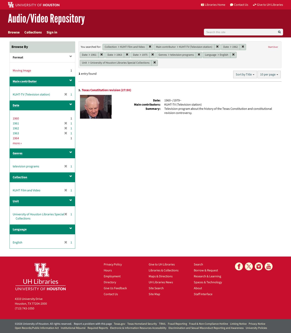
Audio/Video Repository (46, 18)
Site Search (156, 288)
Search (198, 264)
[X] (249, 266)
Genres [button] (17, 153)
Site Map (154, 294)
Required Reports (97, 328)
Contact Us (111, 294)
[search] (279, 32)
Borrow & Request (206, 270)
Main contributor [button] (25, 81)
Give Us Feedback (115, 288)
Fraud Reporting (177, 324)
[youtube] (269, 266)
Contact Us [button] (241, 5)
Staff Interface (203, 294)
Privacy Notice (257, 324)
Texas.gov (119, 324)
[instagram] (259, 266)
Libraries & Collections (164, 270)
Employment (112, 276)
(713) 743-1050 (24, 308)
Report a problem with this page (93, 324)
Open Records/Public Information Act (37, 328)
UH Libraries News (161, 282)
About (198, 288)
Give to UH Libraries (162, 264)
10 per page (268, 74)
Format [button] (18, 57)
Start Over (273, 47)
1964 (16, 138)
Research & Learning (207, 276)
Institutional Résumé (73, 328)
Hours (108, 270)
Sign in (52, 32)
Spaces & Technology (208, 282)
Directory (110, 282)
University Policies (256, 328)
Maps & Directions (161, 276)
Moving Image (22, 70)
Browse (14, 32)
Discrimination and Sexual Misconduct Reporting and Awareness (206, 328)
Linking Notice (238, 324)
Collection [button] (20, 177)
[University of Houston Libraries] (40, 277)
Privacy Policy (113, 264)
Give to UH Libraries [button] (270, 5)
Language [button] (20, 229)
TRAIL (162, 324)
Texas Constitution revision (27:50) (106, 90)
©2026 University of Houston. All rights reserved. (43, 324)
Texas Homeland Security (142, 324)
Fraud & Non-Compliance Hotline (208, 324)
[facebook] (239, 266)
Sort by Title (244, 74)
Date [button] (16, 105)
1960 (16, 118)
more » (17, 143)
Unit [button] (16, 201)
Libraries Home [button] (215, 5)
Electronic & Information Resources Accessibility (138, 328)
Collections (33, 32)
